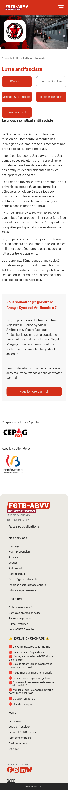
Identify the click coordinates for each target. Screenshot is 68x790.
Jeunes (13, 562)
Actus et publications (24, 526)
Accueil (6, 58)
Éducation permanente (22, 590)
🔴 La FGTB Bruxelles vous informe (29, 646)
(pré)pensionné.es (51, 97)
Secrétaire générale (20, 618)
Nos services (18, 538)
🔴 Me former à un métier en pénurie (30, 672)
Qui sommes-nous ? (21, 607)
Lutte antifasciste (51, 81)
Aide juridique (17, 573)
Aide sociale (16, 568)
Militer (16, 58)
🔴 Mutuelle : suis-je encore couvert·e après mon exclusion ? (31, 691)
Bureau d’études (18, 624)
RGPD (11, 780)
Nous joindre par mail (34, 391)
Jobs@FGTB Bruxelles (21, 629)
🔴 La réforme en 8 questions (26, 652)
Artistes (13, 557)
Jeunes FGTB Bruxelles (16, 97)
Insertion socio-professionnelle (27, 585)
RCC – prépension (19, 551)
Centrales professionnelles (25, 613)
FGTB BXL (15, 599)
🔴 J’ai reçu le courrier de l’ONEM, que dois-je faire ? (31, 658)
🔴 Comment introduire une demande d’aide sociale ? (31, 684)
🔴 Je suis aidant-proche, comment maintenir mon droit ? (30, 665)
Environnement (17, 112)
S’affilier (13, 749)
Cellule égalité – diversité (23, 579)
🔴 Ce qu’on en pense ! (22, 698)
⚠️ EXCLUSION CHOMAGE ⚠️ (29, 638)
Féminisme (16, 81)
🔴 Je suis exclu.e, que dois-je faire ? (30, 678)
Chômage (14, 546)
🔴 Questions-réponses (23, 704)
